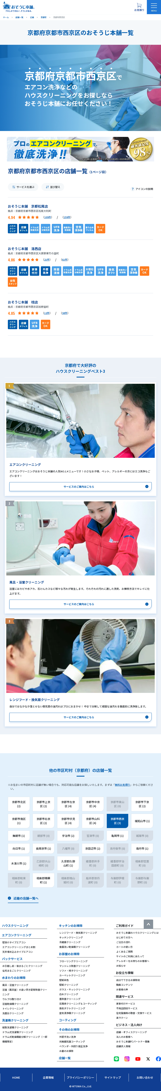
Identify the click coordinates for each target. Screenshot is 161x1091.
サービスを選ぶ (25, 187)
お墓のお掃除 (66, 1051)
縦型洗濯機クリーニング (15, 1027)
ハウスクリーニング (15, 925)
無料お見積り (122, 785)
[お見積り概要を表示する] (139, 7)
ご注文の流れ (123, 942)
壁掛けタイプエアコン (14, 942)
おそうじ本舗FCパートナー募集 (133, 1041)
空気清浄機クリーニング (72, 1013)
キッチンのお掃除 (70, 925)
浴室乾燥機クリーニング (15, 1003)
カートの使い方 (124, 946)
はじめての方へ (124, 937)
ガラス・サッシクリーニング (74, 989)
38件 (64, 313)
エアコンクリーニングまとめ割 (18, 947)
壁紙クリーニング (68, 984)
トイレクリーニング (13, 1008)
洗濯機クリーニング (15, 1020)
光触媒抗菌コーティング (72, 1041)
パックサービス (12, 959)
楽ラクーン (122, 1017)
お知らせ (121, 965)
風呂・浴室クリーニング (15, 985)
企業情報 (48, 1077)
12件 (46, 313)
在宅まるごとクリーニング (16, 970)
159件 (67, 217)
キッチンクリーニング (71, 937)
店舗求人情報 (123, 1046)
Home (16, 1077)
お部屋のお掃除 (69, 954)
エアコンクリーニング (16, 935)
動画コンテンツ (124, 984)
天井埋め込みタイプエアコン (17, 951)
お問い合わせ (145, 1077)
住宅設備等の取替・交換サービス (134, 1013)
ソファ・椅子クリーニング (73, 970)
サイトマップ (112, 1077)
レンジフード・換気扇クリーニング (78, 932)
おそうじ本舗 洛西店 (24, 248)
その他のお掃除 (69, 1029)
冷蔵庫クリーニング (69, 942)
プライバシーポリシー (80, 1077)
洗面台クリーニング (13, 1013)
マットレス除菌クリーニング (74, 965)
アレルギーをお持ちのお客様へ (132, 961)
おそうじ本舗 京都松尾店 (28, 206)
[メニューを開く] (154, 7)
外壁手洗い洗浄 (67, 1036)
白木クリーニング (68, 994)
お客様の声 (122, 989)
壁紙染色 (64, 980)
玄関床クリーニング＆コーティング (78, 1003)
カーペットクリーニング (72, 975)
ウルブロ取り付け (11, 999)
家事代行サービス (125, 1003)
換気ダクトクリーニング (72, 1008)
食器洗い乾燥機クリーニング (74, 946)
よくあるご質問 (124, 951)
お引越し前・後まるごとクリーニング (22, 965)
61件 (64, 259)
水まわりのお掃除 (14, 978)
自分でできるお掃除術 (128, 980)
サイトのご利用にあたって (130, 956)
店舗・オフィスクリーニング (131, 1032)
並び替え (55, 187)
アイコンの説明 (144, 189)
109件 (47, 217)
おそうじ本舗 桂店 (23, 302)
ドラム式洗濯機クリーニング (17, 1032)
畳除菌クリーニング (69, 998)
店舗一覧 (65, 1058)
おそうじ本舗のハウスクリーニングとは (137, 932)
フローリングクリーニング (73, 961)
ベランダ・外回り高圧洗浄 (73, 1046)
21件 (46, 259)
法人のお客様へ (124, 1036)
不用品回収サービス (126, 1008)
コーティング (67, 1020)
